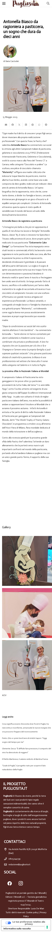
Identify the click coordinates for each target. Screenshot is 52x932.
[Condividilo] (12, 124)
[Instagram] (20, 883)
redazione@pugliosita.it (19, 864)
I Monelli (41, 893)
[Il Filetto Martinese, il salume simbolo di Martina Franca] (26, 759)
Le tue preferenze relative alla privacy (28, 922)
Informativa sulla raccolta (17, 928)
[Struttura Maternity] (27, 561)
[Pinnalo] (32, 124)
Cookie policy (32, 912)
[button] (4, 3)
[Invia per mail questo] (6, 124)
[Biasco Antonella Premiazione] (27, 665)
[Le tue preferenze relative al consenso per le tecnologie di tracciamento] (47, 927)
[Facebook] (9, 883)
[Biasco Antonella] (27, 613)
